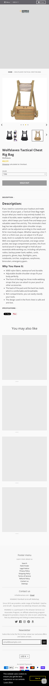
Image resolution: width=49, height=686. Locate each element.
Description (7, 197)
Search (24, 563)
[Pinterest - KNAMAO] (28, 621)
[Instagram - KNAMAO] (24, 621)
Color (4, 171)
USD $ (15, 2)
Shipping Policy (24, 573)
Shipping (5, 164)
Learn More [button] (8, 682)
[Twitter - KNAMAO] (16, 621)
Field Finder (24, 566)
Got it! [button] (37, 678)
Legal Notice (24, 568)
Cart (42, 2)
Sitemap (24, 584)
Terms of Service (24, 576)
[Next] (46, 124)
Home (10, 72)
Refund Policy (24, 578)
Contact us (25, 581)
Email (32, 595)
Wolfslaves (6, 158)
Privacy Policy (24, 571)
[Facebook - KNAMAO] (20, 621)
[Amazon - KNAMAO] (32, 621)
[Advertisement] (24, 44)
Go (44, 642)
